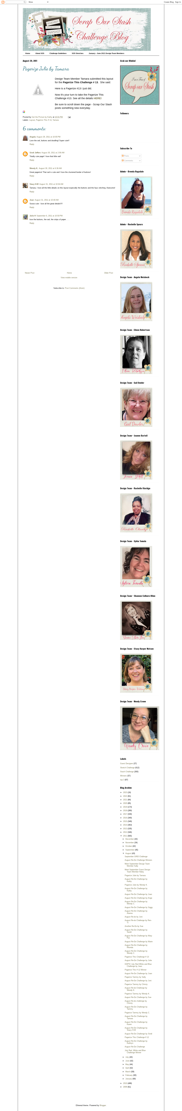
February (129, 1075)
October (129, 846)
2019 (125, 807)
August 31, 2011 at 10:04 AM (51, 184)
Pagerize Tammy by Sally (135, 977)
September (130, 850)
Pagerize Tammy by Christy (136, 984)
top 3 (122, 780)
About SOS (39, 53)
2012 (125, 832)
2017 (125, 814)
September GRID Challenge (136, 856)
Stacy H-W (34, 184)
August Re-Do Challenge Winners (138, 860)
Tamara (56, 120)
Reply (32, 144)
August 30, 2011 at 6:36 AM (50, 168)
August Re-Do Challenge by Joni (138, 981)
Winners (123, 776)
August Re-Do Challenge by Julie (138, 960)
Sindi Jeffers (35, 153)
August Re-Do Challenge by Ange (138, 898)
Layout (32, 120)
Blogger (103, 1105)
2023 (125, 792)
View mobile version (69, 278)
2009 (125, 1087)
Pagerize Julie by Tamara (135, 875)
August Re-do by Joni (133, 917)
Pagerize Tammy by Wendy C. (137, 1013)
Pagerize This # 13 (43, 120)
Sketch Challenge (127, 768)
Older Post (108, 273)
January (129, 1079)
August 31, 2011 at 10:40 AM (47, 200)
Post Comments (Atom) (74, 288)
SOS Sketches (77, 53)
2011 (125, 836)
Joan (32, 200)
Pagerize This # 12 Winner (135, 970)
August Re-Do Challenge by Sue (138, 997)
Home (27, 53)
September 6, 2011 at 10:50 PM (50, 216)
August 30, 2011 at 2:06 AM (53, 153)
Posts (126, 156)
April (127, 1068)
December (129, 839)
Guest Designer (126, 763)
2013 (125, 829)
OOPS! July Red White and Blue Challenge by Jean (138, 965)
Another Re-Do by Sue (134, 926)
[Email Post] (69, 117)
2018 (125, 810)
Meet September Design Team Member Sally (137, 865)
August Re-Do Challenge (135, 1047)
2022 (125, 796)
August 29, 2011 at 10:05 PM (48, 137)
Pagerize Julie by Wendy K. (136, 885)
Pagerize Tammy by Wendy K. (137, 994)
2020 (125, 803)
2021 (125, 800)
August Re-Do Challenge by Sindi (138, 1034)
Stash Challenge (127, 772)
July (127, 1057)
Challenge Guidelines (58, 53)
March (128, 1072)
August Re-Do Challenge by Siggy (139, 907)
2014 (125, 825)
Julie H (33, 216)
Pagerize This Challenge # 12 (137, 1037)
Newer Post (29, 273)
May (127, 1064)
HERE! (98, 98)
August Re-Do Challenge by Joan (138, 894)
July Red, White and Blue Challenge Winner (135, 1051)
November (129, 842)
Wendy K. (34, 168)
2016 (125, 818)
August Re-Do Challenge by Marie (139, 941)
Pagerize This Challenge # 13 (137, 957)
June (127, 1061)
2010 (125, 1083)
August (128, 853)
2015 (125, 821)
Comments (128, 161)
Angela (33, 137)
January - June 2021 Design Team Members (106, 53)
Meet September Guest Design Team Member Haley (137, 871)
